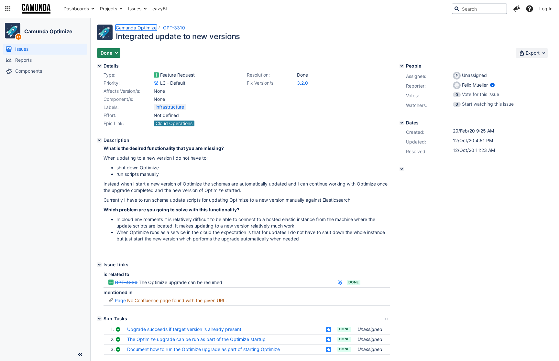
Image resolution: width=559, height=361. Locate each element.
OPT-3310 (174, 27)
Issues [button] (134, 8)
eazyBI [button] (159, 8)
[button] (7, 8)
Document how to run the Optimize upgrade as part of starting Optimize (203, 349)
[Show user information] (492, 85)
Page (120, 300)
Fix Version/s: (261, 83)
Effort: (110, 115)
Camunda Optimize (48, 31)
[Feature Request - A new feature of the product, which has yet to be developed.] (156, 75)
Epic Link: (114, 123)
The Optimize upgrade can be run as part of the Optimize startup (196, 339)
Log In (546, 8)
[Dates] (402, 123)
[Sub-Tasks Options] (385, 319)
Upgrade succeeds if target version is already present (184, 329)
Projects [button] (108, 8)
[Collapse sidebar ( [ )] (80, 354)
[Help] (529, 9)
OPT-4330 (126, 282)
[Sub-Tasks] (99, 318)
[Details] (99, 66)
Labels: (111, 107)
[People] (402, 66)
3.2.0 (302, 83)
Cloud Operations (174, 123)
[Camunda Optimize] (12, 30)
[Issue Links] (99, 264)
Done (353, 282)
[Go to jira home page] (36, 8)
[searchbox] (479, 9)
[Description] (99, 140)
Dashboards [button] (76, 8)
